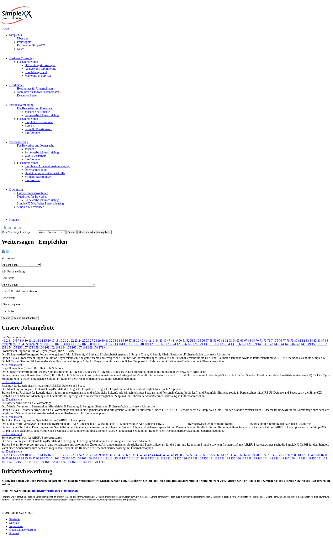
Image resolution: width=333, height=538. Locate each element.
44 (157, 340)
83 (307, 340)
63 (230, 340)
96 (30, 344)
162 (52, 347)
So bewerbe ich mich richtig (42, 115)
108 (89, 344)
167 (79, 347)
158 (31, 347)
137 (243, 344)
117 (136, 344)
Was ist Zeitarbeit (35, 156)
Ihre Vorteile (32, 132)
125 (179, 344)
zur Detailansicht (12, 364)
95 (26, 344)
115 (126, 344)
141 (265, 344)
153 (4, 347)
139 (254, 344)
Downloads (16, 189)
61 (222, 340)
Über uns (22, 38)
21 (68, 340)
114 (121, 344)
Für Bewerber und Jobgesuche (35, 145)
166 (74, 347)
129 (200, 344)
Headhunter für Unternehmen (35, 88)
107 (84, 344)
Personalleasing (18, 142)
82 (303, 340)
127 (190, 344)
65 (238, 340)
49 (176, 340)
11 (30, 340)
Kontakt (14, 219)
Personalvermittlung (21, 104)
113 (115, 344)
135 (233, 344)
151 (319, 344)
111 (105, 344)
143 (276, 344)
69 (253, 340)
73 (268, 340)
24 (80, 340)
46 (164, 340)
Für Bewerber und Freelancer (35, 108)
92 (14, 344)
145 (287, 344)
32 (110, 340)
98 (37, 344)
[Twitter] (7, 252)
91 (10, 344)
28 (95, 340)
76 (280, 340)
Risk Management (36, 72)
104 (68, 344)
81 (299, 340)
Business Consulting (21, 58)
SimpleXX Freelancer (30, 207)
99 (41, 344)
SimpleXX (15, 35)
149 (308, 344)
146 (292, 344)
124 (173, 344)
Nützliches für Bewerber (32, 196)
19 (60, 340)
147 (297, 344)
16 (49, 340)
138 (249, 344)
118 (141, 344)
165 (68, 347)
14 (41, 340)
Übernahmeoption (36, 169)
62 (226, 340)
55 (199, 340)
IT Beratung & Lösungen (40, 65)
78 (288, 340)
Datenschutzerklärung (22, 529)
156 (20, 347)
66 (241, 340)
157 (25, 347)
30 (103, 340)
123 (168, 344)
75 (276, 340)
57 (207, 340)
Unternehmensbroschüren (32, 193)
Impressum (16, 526)
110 (100, 344)
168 (84, 347)
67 (245, 340)
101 (51, 344)
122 (163, 344)
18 (56, 340)
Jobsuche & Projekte (37, 111)
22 (72, 340)
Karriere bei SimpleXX (31, 45)
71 (261, 340)
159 (36, 347)
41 (145, 340)
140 (260, 344)
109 (94, 344)
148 (303, 344)
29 (99, 340)
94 (22, 344)
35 (122, 340)
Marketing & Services (38, 75)
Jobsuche (30, 149)
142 (270, 344)
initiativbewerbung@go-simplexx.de (54, 490)
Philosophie (24, 42)
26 (87, 340)
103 (62, 344)
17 (53, 340)
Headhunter (16, 85)
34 (118, 340)
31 (106, 340)
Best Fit (29, 125)
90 (6, 344)
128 (195, 344)
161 (47, 347)
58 (211, 340)
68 (249, 340)
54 (195, 340)
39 (137, 340)
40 (141, 340)
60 (218, 340)
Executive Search (27, 95)
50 (180, 340)
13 (37, 340)
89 (3, 344)
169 (90, 347)
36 (126, 340)
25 (83, 340)
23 (76, 340)
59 (214, 340)
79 (291, 340)
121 (157, 344)
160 (41, 347)
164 (63, 347)
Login (5, 28)
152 (324, 344)
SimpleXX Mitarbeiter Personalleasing (40, 203)
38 (133, 340)
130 (206, 344)
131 (211, 344)
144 (281, 344)
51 (184, 340)
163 (58, 347)
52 (187, 340)
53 (191, 340)
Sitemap (14, 522)
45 (160, 340)
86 (318, 340)
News (20, 48)
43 (153, 340)
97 (33, 344)
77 (284, 340)
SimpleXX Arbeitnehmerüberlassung (47, 166)
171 (101, 347)
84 (311, 340)
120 (152, 344)
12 (33, 340)
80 (295, 340)
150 (314, 344)
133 (222, 344)
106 (78, 344)
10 (26, 340)
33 (114, 340)
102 (57, 344)
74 (272, 340)
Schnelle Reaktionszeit (38, 129)
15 (45, 340)
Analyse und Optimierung (40, 68)
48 (172, 340)
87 (322, 340)
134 (227, 344)
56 (203, 340)
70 (257, 340)
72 (265, 340)
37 (130, 340)
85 (315, 340)
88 (326, 340)
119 (147, 344)
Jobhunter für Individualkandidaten (38, 92)
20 (64, 340)
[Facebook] (3, 252)
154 (9, 347)
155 (14, 347)
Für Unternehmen (28, 61)
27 (91, 340)
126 (184, 344)
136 (238, 344)
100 (46, 344)
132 (216, 344)
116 (131, 344)
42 (149, 340)
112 (110, 344)
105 (73, 344)
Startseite (14, 519)
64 (234, 340)
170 (95, 347)
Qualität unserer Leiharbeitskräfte (45, 173)
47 (168, 340)
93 (18, 344)
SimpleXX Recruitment (39, 122)
